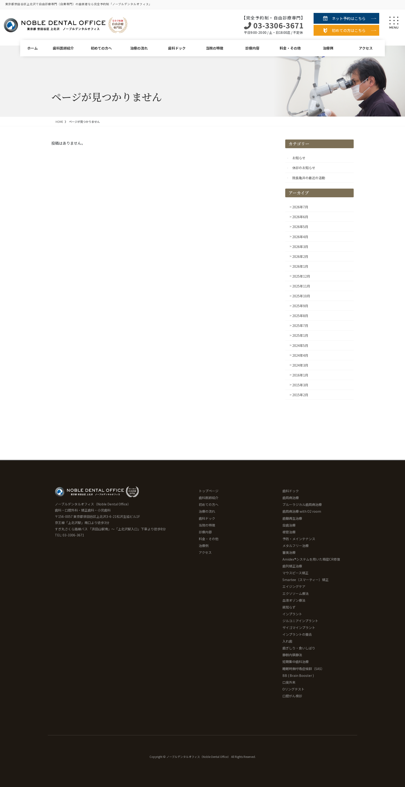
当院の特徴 (214, 48)
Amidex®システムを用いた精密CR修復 (311, 559)
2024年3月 (300, 365)
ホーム (32, 48)
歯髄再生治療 (292, 518)
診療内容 (252, 48)
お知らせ (298, 157)
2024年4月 (300, 355)
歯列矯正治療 (292, 566)
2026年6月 (300, 216)
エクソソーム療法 (295, 593)
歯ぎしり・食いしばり (298, 648)
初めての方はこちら (349, 30)
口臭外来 (289, 682)
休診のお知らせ (303, 167)
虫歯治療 (289, 525)
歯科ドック (177, 48)
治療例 (328, 48)
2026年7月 (300, 207)
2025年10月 (301, 296)
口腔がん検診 (292, 696)
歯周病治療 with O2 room (301, 511)
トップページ (208, 490)
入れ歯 (287, 641)
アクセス (366, 48)
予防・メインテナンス (298, 538)
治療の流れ (139, 48)
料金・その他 (290, 48)
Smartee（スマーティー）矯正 (305, 579)
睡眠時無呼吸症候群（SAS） (303, 668)
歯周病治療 (290, 497)
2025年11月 (301, 286)
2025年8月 (300, 315)
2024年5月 (300, 345)
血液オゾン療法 (293, 600)
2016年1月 (300, 375)
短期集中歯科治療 (295, 661)
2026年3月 (300, 246)
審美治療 (289, 552)
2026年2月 (300, 256)
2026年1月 (300, 266)
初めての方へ (101, 48)
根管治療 (289, 532)
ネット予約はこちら (349, 18)
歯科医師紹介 (63, 48)
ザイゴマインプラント (298, 627)
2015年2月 (300, 394)
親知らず (289, 607)
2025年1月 (300, 335)
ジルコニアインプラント (300, 620)
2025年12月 (301, 276)
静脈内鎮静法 (292, 654)
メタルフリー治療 (295, 545)
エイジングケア (293, 586)
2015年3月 (300, 385)
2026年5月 (300, 226)
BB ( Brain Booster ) (298, 675)
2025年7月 (300, 325)
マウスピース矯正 (295, 572)
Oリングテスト (293, 689)
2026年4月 (300, 236)
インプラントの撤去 (297, 634)
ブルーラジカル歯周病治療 (302, 504)
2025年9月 (300, 305)
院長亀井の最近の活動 (308, 177)
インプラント (292, 614)
